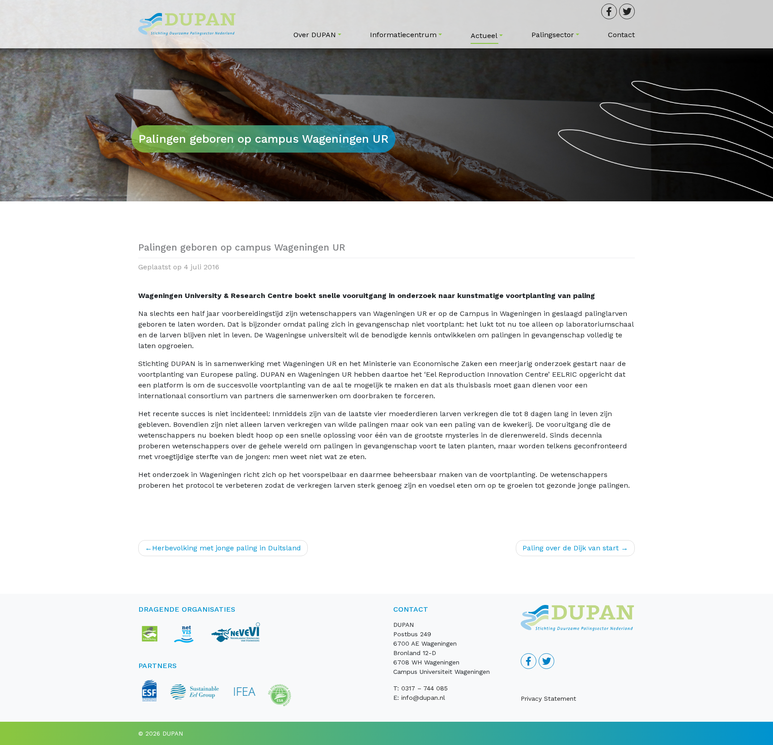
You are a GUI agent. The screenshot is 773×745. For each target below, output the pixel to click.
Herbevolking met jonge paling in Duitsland (226, 548)
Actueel (484, 35)
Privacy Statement (548, 698)
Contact (621, 34)
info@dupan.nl (423, 697)
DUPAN (172, 733)
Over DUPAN (314, 34)
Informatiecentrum (403, 34)
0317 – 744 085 (424, 688)
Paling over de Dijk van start (570, 548)
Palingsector (552, 34)
